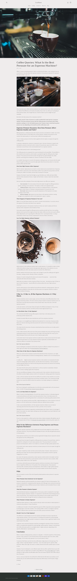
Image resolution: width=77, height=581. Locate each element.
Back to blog (39, 569)
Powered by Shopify (14, 578)
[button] (6, 2)
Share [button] (19, 564)
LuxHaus (9, 578)
